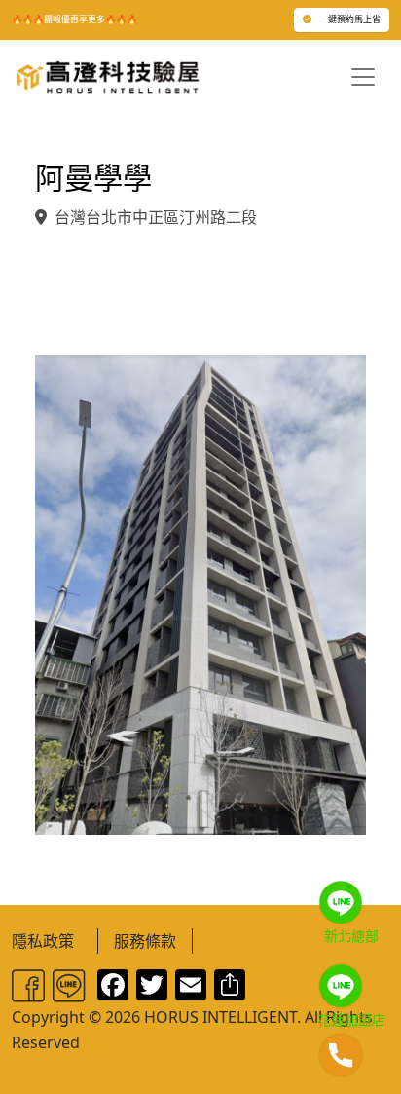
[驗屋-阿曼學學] (200, 592)
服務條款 (145, 941)
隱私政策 (43, 941)
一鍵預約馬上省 (350, 19)
